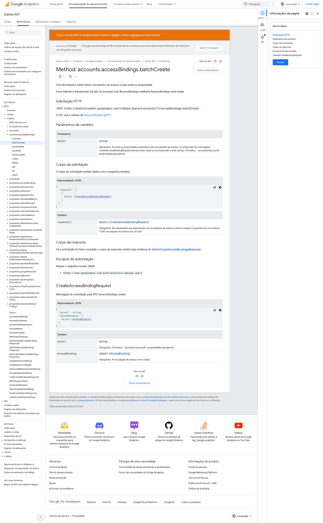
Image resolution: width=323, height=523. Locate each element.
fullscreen (312, 14)
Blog (149, 4)
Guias (7, 21)
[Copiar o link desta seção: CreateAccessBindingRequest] (114, 286)
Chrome (106, 502)
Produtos (77, 61)
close (318, 14)
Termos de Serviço (198, 477)
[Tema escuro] (220, 187)
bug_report (307, 14)
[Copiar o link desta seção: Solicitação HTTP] (85, 102)
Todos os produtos (191, 502)
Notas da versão (57, 477)
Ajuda (52, 483)
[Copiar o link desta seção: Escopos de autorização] (96, 259)
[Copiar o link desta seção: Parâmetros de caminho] (96, 125)
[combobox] (259, 4)
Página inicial (62, 61)
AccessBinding (81, 319)
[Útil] (215, 61)
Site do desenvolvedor (61, 472)
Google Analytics (94, 61)
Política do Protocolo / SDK (202, 483)
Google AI (169, 502)
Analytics (31, 4)
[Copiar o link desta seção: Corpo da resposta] (88, 243)
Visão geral (56, 4)
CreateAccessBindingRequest (92, 196)
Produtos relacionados (127, 4)
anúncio (135, 35)
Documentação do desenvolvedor (88, 4)
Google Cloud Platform (145, 502)
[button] (22, 106)
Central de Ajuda (58, 467)
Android (91, 502)
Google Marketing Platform (202, 472)
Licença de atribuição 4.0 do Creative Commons (165, 397)
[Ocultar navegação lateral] (40, 517)
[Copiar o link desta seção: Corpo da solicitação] (91, 165)
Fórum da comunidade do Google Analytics (141, 472)
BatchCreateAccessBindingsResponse (176, 249)
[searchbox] (22, 32)
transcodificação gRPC (97, 115)
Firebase (122, 502)
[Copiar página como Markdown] (71, 76)
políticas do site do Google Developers (148, 400)
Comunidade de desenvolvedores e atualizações (144, 467)
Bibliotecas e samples (48, 21)
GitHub (115, 35)
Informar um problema (61, 488)
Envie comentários (208, 70)
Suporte (71, 21)
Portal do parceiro (197, 467)
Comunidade (165, 4)
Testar (280, 62)
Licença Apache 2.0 (87, 400)
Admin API (12, 14)
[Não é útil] (220, 61)
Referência (23, 21)
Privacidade (78, 516)
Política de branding (198, 488)
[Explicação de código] (215, 187)
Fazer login (312, 4)
